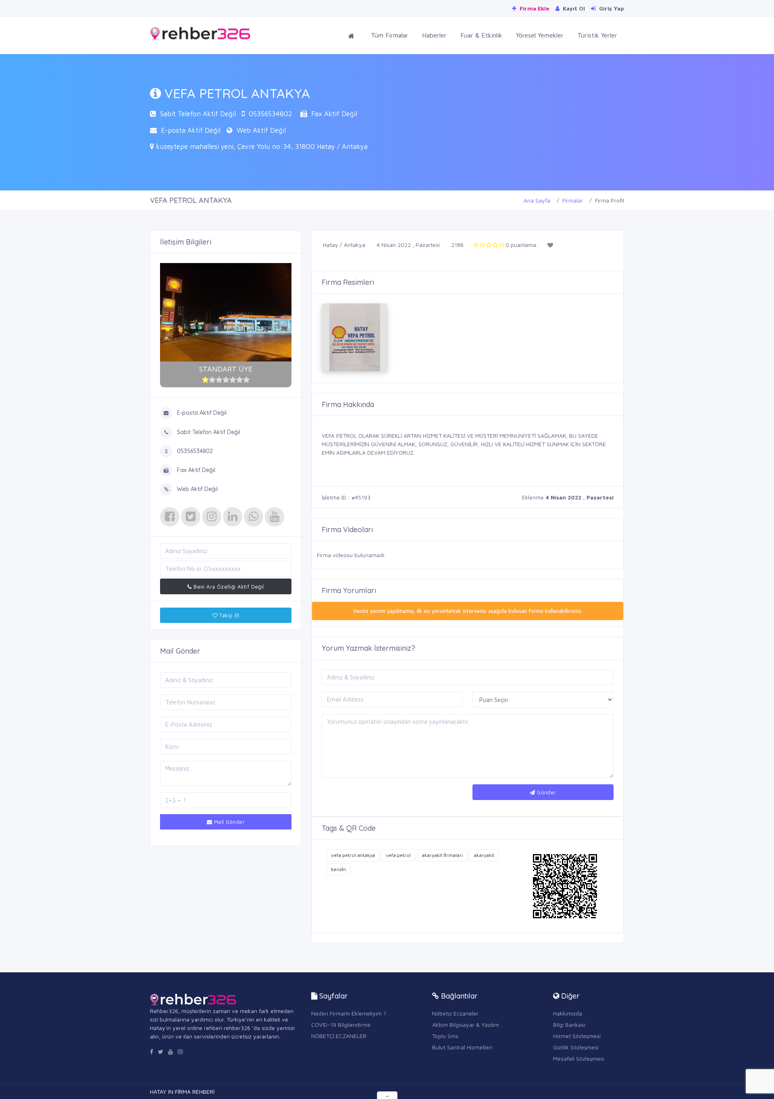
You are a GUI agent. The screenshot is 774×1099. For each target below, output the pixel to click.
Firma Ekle (533, 8)
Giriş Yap (610, 8)
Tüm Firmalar (389, 35)
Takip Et (228, 615)
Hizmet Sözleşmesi (577, 1035)
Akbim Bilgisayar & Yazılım (465, 1024)
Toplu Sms (445, 1035)
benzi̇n (338, 869)
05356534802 (270, 114)
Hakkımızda (567, 1013)
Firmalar (572, 200)
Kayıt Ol (573, 8)
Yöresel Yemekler (540, 35)
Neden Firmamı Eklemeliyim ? (348, 1013)
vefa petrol (398, 855)
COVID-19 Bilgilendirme (340, 1024)
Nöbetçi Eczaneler (455, 1013)
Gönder (545, 792)
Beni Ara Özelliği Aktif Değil (228, 586)
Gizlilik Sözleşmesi (576, 1047)
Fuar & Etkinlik (481, 35)
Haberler (434, 35)
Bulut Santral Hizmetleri (462, 1047)
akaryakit (484, 855)
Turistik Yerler (597, 35)
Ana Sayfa (537, 200)
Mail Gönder (228, 822)
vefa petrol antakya (353, 855)
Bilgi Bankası (569, 1024)
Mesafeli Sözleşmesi (578, 1058)
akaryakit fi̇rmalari (442, 855)
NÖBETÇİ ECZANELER (338, 1035)
